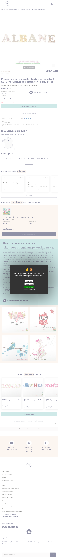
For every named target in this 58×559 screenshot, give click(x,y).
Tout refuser (29, 281)
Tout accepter (29, 287)
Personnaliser (29, 284)
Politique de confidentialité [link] (29, 289)
